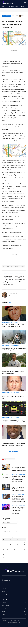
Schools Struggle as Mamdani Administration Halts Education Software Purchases (19, 468)
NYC (12, 266)
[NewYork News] (7, 2)
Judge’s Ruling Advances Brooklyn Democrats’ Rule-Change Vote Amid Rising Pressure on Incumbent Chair (18, 499)
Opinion (3, 611)
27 (14, 552)
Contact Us (4, 589)
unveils (22, 266)
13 (14, 547)
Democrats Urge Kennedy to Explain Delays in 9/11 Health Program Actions (14, 349)
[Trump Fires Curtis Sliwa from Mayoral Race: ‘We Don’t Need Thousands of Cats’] (14, 313)
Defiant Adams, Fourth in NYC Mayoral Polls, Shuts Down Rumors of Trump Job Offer (14, 444)
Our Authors (13, 6)
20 (14, 549)
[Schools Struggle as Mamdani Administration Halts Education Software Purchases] (6, 467)
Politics (3, 614)
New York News (7, 15)
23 (24, 549)
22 (20, 549)
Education (4, 602)
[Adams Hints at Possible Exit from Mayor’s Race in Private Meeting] (14, 360)
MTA (8, 266)
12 (10, 547)
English (6, 459)
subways (17, 266)
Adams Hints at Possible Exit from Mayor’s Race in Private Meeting (13, 372)
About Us (4, 6)
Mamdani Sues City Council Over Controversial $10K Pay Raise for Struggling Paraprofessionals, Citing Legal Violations (18, 510)
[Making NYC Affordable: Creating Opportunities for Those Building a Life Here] (6, 487)
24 (3, 552)
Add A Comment (14, 451)
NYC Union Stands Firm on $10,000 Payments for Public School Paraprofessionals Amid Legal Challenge (18, 479)
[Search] (23, 2)
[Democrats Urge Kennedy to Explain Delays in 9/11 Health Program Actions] (14, 337)
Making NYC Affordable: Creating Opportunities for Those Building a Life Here (18, 488)
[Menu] (25, 2)
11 (7, 547)
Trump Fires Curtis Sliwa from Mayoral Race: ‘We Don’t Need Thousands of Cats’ (14, 325)
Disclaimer (4, 591)
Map (4, 266)
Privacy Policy (5, 594)
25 (7, 552)
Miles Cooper (5, 18)
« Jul (3, 557)
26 (10, 552)
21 (17, 549)
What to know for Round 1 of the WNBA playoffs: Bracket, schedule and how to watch (13, 421)
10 (3, 547)
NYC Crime (4, 608)
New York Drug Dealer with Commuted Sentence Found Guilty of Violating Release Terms (13, 396)
